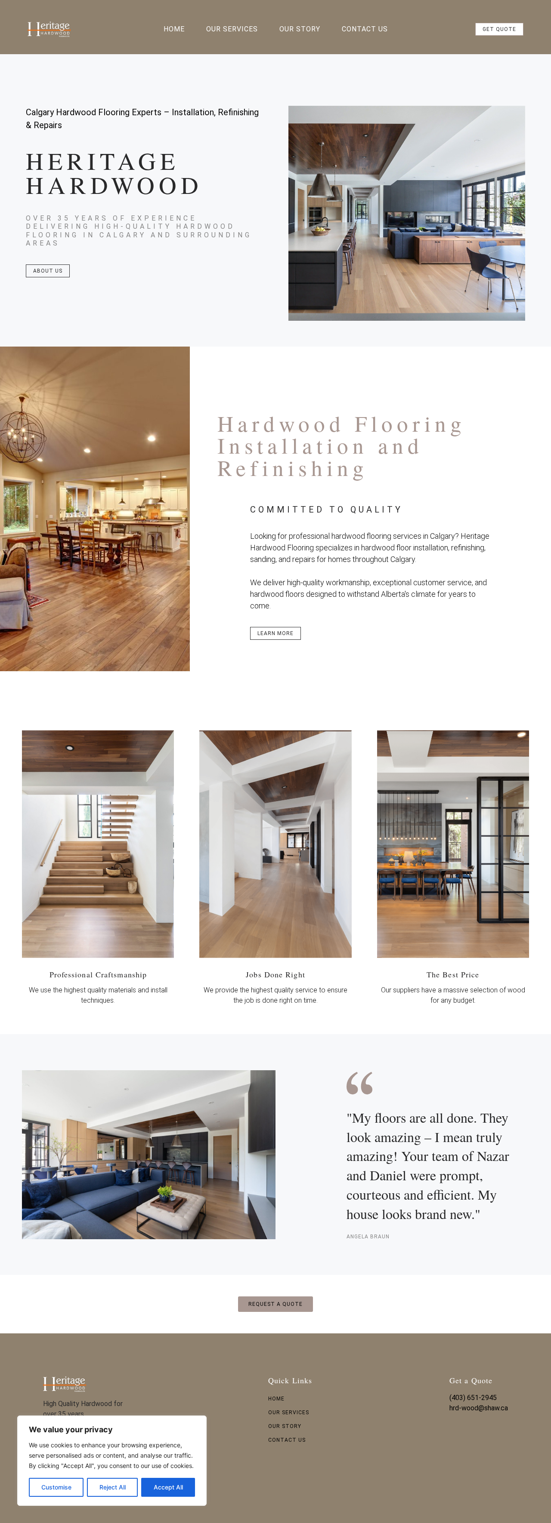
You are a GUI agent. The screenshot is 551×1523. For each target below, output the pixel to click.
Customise (56, 1487)
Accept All (168, 1487)
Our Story (299, 29)
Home (174, 29)
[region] (112, 1461)
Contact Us (365, 29)
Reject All (112, 1487)
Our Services (232, 29)
